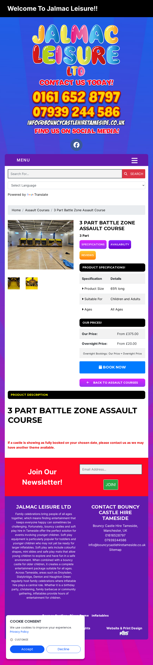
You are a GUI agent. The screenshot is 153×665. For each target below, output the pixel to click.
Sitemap (115, 550)
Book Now (114, 367)
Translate (41, 194)
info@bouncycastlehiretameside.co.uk (117, 545)
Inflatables (100, 615)
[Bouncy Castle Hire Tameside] (76, 51)
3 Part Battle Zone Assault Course (79, 210)
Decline (63, 649)
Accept (27, 649)
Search (136, 174)
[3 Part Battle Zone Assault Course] (41, 244)
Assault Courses (37, 210)
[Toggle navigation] (134, 160)
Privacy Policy (19, 632)
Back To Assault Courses (115, 382)
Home (16, 210)
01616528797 (115, 535)
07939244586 (115, 540)
